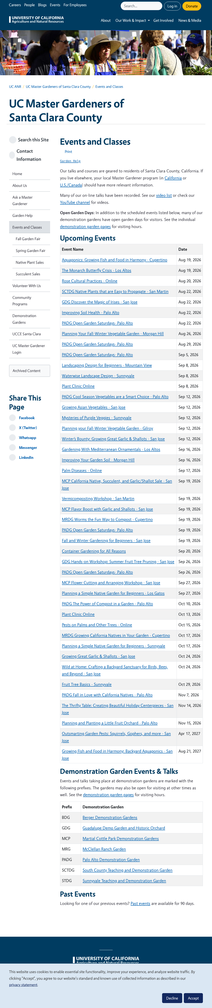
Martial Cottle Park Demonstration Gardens (121, 838)
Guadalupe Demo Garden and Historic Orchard (124, 827)
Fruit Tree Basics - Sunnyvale (87, 684)
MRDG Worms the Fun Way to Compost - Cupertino (107, 519)
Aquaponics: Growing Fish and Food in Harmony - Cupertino (114, 259)
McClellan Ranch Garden (104, 849)
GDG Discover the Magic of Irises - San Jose (99, 301)
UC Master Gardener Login (28, 349)
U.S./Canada (71, 184)
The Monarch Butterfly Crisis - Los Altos (96, 270)
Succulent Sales (28, 273)
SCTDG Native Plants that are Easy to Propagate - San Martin (115, 291)
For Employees (75, 4)
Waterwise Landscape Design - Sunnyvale (98, 375)
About (106, 20)
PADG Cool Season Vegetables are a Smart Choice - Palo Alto (115, 396)
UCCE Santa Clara (26, 333)
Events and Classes (27, 227)
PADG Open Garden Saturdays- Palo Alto (97, 323)
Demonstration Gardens (24, 319)
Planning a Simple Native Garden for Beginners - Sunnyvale (113, 645)
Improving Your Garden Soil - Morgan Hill (98, 459)
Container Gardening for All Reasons (94, 551)
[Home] (36, 20)
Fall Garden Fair (28, 238)
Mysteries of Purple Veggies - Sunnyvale (96, 417)
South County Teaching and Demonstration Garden (127, 870)
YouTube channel (75, 202)
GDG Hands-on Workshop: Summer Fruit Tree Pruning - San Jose (118, 561)
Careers (15, 4)
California (173, 177)
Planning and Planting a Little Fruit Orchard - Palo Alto (110, 722)
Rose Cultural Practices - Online (89, 280)
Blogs (42, 4)
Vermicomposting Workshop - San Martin (98, 498)
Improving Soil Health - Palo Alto (90, 312)
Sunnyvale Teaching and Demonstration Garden (124, 880)
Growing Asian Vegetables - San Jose (93, 407)
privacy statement (23, 984)
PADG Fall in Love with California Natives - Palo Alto (107, 694)
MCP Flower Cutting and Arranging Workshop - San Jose (111, 582)
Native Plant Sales (30, 262)
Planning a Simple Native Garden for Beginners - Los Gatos (113, 593)
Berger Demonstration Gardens (110, 817)
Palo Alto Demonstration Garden (111, 859)
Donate (192, 6)
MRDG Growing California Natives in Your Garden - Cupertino (116, 635)
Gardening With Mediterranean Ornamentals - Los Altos (111, 449)
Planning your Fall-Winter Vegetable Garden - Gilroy (107, 428)
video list (164, 195)
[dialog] (106, 985)
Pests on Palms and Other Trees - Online (97, 624)
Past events (140, 903)
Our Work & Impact (131, 20)
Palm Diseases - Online (82, 470)
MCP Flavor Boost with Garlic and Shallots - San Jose (107, 509)
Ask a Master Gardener (22, 200)
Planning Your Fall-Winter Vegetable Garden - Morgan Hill (113, 333)
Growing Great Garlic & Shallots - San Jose (98, 656)
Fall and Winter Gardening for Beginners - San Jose (106, 540)
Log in (172, 6)
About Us (19, 185)
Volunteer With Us (26, 285)
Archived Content (26, 370)
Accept (193, 998)
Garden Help (22, 215)
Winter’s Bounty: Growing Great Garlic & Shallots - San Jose (113, 438)
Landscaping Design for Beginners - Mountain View (107, 365)
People (29, 4)
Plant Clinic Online (78, 386)
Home (17, 173)
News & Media (189, 20)
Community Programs (21, 301)
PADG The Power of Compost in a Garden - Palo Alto (107, 603)
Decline (172, 998)
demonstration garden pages (85, 226)
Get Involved (163, 20)
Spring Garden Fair (30, 250)
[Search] (159, 6)
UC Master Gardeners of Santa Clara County (58, 86)
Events (55, 4)
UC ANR (15, 86)
